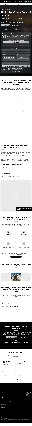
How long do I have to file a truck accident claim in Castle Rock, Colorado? (12, 300)
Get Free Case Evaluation (16, 256)
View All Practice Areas (15, 379)
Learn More (3, 375)
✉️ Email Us (18, 71)
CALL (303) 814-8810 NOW (17, 42)
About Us (18, 389)
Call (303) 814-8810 (6, 25)
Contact (22, 1)
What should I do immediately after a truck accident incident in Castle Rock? (13, 309)
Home (10, 1)
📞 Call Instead (14, 71)
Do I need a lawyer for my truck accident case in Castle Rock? (11, 306)
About (19, 1)
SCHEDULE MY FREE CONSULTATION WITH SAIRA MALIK (16, 66)
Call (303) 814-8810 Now (12, 337)
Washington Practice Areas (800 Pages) (6, 401)
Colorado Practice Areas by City (5, 402)
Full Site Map (2, 399)
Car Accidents (3, 407)
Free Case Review (15, 25)
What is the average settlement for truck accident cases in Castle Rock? (12, 303)
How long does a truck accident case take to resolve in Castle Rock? (12, 317)
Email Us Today (22, 337)
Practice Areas (14, 1)
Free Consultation (27, 1)
